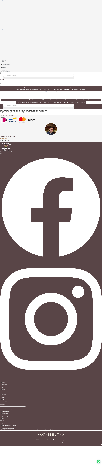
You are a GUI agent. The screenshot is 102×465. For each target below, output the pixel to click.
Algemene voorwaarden (14, 429)
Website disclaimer (23, 429)
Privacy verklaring (30, 429)
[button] (98, 461)
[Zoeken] (4, 78)
